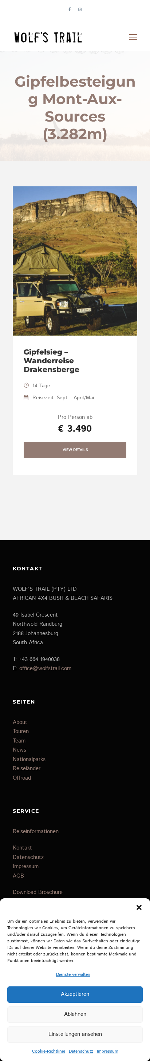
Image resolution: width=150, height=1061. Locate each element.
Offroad (22, 778)
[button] (139, 907)
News (19, 750)
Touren (21, 731)
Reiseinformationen (36, 831)
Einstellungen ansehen (75, 1034)
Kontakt (22, 848)
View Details (75, 449)
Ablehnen (75, 1014)
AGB (18, 876)
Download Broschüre (38, 892)
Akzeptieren (75, 994)
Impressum (107, 1051)
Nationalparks (29, 759)
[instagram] (80, 10)
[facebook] (69, 10)
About (20, 722)
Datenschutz (81, 1051)
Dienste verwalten (73, 974)
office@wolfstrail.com (45, 668)
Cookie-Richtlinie (48, 1051)
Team (19, 741)
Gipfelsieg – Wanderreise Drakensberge (51, 361)
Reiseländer (26, 768)
